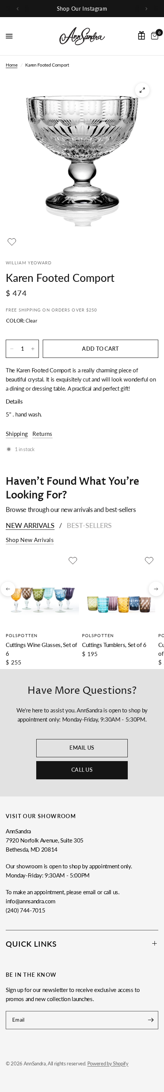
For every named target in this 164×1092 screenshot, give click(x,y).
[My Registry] (141, 35)
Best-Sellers (89, 525)
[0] (153, 36)
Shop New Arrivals (30, 540)
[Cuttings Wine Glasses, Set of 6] (42, 591)
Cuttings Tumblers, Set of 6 (114, 644)
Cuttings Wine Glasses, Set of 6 (41, 649)
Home (12, 65)
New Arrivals (30, 525)
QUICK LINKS (31, 943)
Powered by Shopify (108, 1063)
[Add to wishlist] (12, 242)
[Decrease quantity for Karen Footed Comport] (12, 349)
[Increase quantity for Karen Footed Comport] (33, 349)
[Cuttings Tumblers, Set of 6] (118, 591)
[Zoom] (142, 90)
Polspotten (21, 635)
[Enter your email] (150, 1020)
